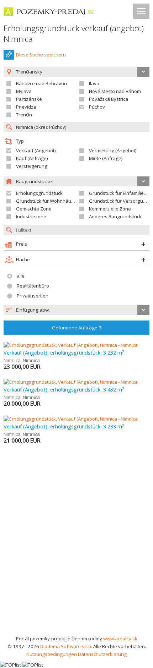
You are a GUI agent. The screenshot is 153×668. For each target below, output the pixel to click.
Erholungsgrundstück (39, 193)
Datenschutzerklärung (102, 654)
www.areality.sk (120, 638)
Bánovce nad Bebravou (41, 83)
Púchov (97, 107)
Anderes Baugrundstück (115, 216)
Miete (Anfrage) (106, 158)
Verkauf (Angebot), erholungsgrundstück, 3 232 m (64, 352)
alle (21, 276)
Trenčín (24, 114)
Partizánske (29, 99)
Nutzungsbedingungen (51, 654)
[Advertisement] (76, 554)
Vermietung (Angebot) (113, 150)
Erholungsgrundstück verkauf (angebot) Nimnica (74, 33)
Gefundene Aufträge (76, 327)
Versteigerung (31, 166)
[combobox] (76, 310)
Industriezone (31, 216)
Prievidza (26, 107)
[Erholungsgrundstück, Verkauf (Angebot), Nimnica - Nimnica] (71, 345)
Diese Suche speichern (41, 54)
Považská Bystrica (108, 99)
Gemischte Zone (34, 209)
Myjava (24, 91)
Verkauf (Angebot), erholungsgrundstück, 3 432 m (64, 389)
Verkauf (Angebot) (36, 150)
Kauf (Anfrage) (32, 158)
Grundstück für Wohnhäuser (47, 201)
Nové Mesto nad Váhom (115, 91)
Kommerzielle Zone (110, 209)
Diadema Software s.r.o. (66, 646)
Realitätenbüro (33, 286)
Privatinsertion (32, 295)
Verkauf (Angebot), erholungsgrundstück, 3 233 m (64, 426)
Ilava (94, 83)
